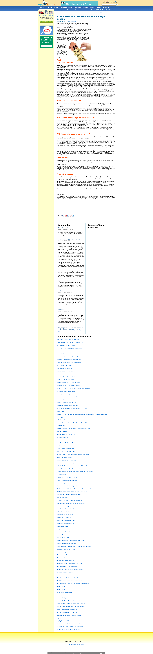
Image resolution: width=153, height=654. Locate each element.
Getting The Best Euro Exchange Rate (66, 442)
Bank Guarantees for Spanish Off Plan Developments (69, 362)
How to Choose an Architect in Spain (65, 448)
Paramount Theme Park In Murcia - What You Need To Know (71, 503)
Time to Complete (61, 586)
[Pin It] (70, 215)
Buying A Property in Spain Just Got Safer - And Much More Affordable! (73, 388)
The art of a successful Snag (63, 554)
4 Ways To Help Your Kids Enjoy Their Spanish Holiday (69, 348)
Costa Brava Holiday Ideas (63, 399)
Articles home (102, 13)
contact (71, 644)
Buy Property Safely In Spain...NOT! (65, 379)
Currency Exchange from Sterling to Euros (66, 402)
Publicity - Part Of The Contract (64, 517)
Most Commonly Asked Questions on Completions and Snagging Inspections (74, 488)
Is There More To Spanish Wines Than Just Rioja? (68, 468)
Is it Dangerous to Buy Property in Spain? (66, 463)
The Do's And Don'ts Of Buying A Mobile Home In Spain (69, 563)
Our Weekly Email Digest (106, 9)
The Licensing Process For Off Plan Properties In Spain (69, 569)
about (74, 644)
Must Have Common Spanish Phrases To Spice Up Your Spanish (72, 491)
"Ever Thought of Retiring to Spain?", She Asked (68, 339)
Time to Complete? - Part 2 (63, 589)
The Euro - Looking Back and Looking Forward (67, 566)
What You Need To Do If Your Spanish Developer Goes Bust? (71, 606)
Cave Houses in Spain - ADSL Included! (66, 391)
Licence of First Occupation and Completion (67, 480)
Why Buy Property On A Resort (64, 621)
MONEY (99, 7)
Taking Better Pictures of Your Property (66, 549)
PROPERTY (64, 7)
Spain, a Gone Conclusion (63, 537)
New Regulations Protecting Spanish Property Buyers (69, 494)
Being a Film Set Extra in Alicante (64, 365)
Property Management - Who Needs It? (66, 514)
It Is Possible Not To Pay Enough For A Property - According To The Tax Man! (75, 471)
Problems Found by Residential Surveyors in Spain (68, 511)
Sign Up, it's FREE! (108, 1)
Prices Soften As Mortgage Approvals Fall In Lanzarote (69, 506)
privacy (82, 644)
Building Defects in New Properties (65, 374)
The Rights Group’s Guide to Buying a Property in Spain (70, 580)
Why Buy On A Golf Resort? (63, 618)
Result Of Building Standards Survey (65, 523)
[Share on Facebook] (63, 215)
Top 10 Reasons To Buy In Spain (64, 592)
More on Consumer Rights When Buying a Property (68, 486)
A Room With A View (61, 353)
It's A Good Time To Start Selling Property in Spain (68, 477)
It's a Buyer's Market (61, 474)
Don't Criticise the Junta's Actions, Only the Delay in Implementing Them (73, 428)
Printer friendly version (71, 220)
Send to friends (60, 220)
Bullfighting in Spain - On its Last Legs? (66, 376)
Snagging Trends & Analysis (63, 529)
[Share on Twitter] (73, 215)
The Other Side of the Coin (63, 575)
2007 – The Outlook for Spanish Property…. (67, 345)
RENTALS (70, 7)
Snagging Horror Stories (62, 526)
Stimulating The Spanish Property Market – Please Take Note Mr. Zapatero (74, 546)
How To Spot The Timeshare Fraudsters (66, 451)
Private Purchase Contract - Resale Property (67, 509)
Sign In (74, 329)
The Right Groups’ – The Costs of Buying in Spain (68, 577)
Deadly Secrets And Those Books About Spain (67, 405)
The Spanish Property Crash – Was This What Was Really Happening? (73, 583)
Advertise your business (84, 9)
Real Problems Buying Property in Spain (66, 520)
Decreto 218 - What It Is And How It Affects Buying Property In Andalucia (73, 408)
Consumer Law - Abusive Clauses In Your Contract (68, 397)
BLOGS (56, 7)
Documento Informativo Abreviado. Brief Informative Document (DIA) (72, 422)
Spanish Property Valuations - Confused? (66, 543)
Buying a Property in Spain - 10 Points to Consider (68, 382)
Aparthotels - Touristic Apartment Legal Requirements (69, 359)
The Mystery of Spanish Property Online (66, 572)
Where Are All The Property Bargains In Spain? (67, 612)
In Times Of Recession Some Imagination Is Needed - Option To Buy (73, 454)
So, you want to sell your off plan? (65, 532)
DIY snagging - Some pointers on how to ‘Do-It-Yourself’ (69, 417)
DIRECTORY (106, 7)
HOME (42, 7)
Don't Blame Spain (61, 425)
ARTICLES (78, 7)
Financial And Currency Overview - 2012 (66, 434)
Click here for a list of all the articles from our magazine (70, 629)
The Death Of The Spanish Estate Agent (66, 560)
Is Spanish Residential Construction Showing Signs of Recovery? (72, 465)
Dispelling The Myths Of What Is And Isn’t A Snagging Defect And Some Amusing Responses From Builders (82, 414)
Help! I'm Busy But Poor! (62, 445)
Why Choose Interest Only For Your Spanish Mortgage (69, 623)
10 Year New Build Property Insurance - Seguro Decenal (70, 342)
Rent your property (71, 9)
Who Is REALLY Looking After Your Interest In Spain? (69, 615)
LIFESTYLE (85, 7)
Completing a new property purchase (65, 394)
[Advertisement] (86, 202)
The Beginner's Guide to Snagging (64, 557)
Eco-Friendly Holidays (62, 431)
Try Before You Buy (61, 598)
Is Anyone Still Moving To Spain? (64, 457)
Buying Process (72, 21)
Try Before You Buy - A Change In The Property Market (69, 600)
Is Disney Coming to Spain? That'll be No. (66, 460)
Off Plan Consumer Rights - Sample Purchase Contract (69, 500)
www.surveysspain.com (108, 198)
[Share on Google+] (66, 215)
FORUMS (49, 7)
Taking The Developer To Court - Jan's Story (67, 552)
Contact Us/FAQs (95, 9)
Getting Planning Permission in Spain (65, 440)
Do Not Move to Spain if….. (63, 420)
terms (78, 644)
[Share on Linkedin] (68, 215)
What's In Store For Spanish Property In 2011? (67, 609)
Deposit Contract (60, 411)
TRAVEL (92, 7)
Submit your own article (83, 220)
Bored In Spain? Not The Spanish (64, 368)
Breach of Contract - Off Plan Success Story (67, 371)
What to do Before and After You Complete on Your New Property (72, 603)
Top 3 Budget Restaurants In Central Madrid (67, 595)
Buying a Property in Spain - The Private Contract (68, 385)
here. (101, 653)
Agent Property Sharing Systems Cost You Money (68, 356)
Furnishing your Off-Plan (62, 437)
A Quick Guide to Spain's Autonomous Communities (69, 351)
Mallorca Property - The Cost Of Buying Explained (68, 483)
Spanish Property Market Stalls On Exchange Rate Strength (70, 540)
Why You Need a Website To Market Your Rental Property (70, 626)
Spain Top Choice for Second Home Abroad (67, 534)
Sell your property (61, 9)
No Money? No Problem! (62, 497)
